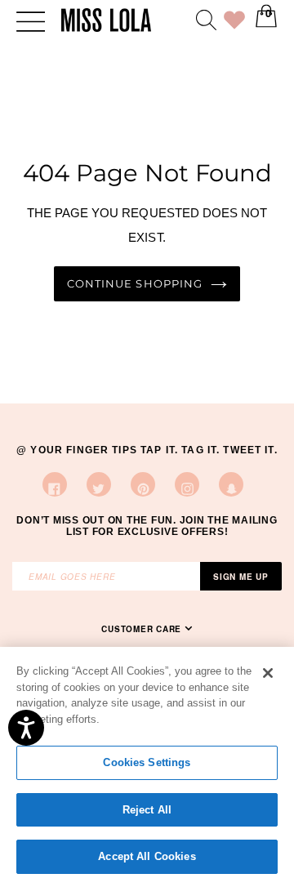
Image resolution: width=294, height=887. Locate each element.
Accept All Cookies (146, 856)
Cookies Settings (146, 762)
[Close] (268, 673)
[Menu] (30, 20)
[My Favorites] (234, 22)
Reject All (147, 810)
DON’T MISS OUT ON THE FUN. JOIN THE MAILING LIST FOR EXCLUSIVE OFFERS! (146, 526)
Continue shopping (134, 284)
